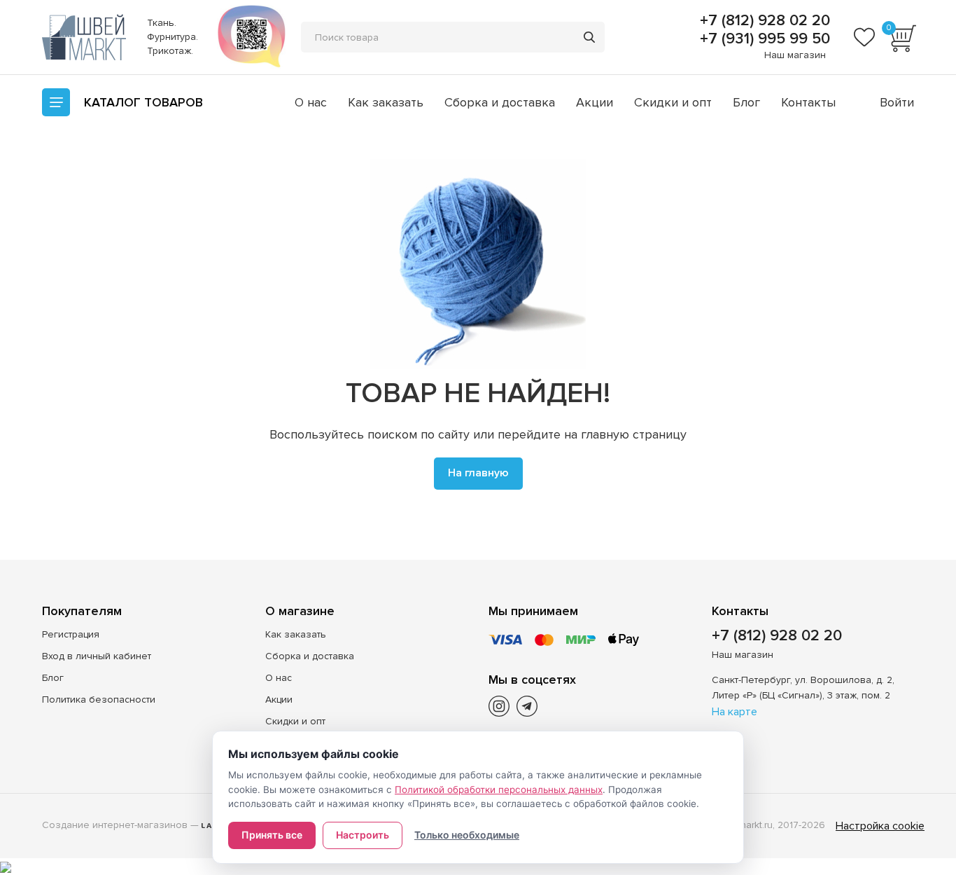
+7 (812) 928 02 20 (763, 21)
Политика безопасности (98, 699)
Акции (594, 102)
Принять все (271, 835)
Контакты (808, 102)
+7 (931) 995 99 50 (763, 39)
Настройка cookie (880, 826)
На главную (478, 473)
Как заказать (385, 102)
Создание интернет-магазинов (115, 825)
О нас (311, 102)
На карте (734, 712)
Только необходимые (466, 835)
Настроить (362, 835)
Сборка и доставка (499, 102)
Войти (897, 102)
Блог (746, 102)
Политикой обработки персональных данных (499, 789)
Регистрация (70, 634)
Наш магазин (795, 55)
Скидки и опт (673, 102)
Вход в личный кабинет (96, 656)
